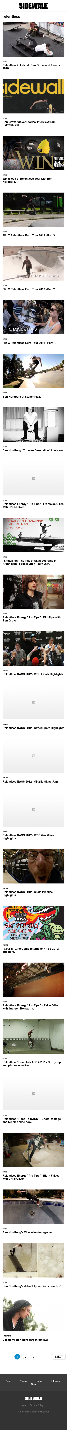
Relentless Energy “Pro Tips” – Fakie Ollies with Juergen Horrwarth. (33, 988)
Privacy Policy (36, 1405)
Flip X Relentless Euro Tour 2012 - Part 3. (33, 217)
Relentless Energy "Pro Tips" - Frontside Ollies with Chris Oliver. (33, 487)
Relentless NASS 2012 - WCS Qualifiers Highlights (33, 818)
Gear (33, 1384)
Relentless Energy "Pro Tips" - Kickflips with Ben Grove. (33, 600)
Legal (23, 1405)
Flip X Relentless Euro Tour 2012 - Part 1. (33, 324)
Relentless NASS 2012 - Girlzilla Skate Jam (33, 763)
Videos (23, 1381)
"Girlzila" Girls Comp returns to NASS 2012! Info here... (33, 931)
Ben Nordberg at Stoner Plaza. (33, 378)
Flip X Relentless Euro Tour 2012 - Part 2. (33, 270)
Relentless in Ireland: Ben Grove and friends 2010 (33, 48)
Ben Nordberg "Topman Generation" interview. (33, 431)
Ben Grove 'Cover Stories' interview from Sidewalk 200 (33, 105)
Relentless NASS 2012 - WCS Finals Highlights (33, 655)
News (8, 1381)
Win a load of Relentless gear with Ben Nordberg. (33, 161)
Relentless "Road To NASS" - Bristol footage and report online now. (33, 1102)
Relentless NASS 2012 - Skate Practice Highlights (33, 875)
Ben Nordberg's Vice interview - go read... (33, 1213)
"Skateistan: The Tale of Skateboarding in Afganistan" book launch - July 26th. (33, 543)
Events (39, 1381)
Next (59, 1356)
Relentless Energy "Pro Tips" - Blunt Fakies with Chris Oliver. (33, 1158)
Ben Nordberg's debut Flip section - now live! (33, 1267)
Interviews (56, 1381)
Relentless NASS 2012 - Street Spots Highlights (33, 709)
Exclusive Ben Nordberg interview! (33, 1321)
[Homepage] (33, 1397)
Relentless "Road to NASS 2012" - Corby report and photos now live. (33, 1045)
